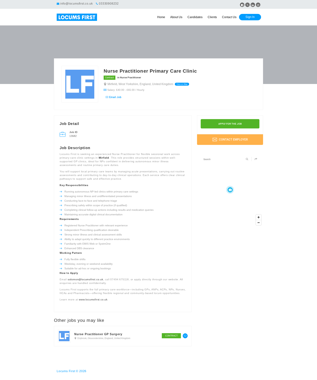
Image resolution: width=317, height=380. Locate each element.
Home (161, 17)
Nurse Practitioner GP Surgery (98, 334)
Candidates (195, 17)
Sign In (250, 16)
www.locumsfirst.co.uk (93, 299)
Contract (109, 77)
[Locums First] (82, 17)
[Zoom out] (258, 222)
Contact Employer (233, 139)
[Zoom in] (258, 217)
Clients (212, 17)
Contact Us (229, 17)
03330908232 (109, 3)
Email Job (115, 97)
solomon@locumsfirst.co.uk (85, 279)
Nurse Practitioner (130, 77)
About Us (176, 17)
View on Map (181, 84)
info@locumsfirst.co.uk (76, 3)
